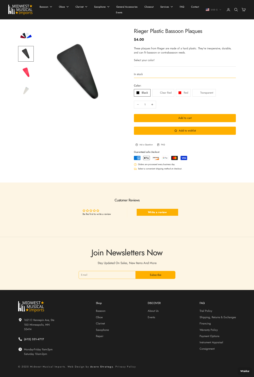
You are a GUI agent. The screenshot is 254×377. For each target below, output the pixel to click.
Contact (195, 6)
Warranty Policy (209, 330)
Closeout (148, 6)
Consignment (207, 349)
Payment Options (209, 336)
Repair (99, 336)
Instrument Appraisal (211, 342)
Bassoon (44, 6)
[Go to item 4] (26, 90)
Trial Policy (206, 311)
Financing (205, 323)
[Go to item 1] (26, 35)
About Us (153, 311)
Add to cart (185, 118)
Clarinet (79, 6)
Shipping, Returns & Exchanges (218, 317)
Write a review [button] (157, 212)
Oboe (62, 6)
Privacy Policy (125, 366)
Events (119, 12)
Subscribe (155, 275)
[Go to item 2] (26, 54)
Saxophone (100, 6)
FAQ (182, 6)
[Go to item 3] (26, 72)
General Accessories (127, 6)
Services (164, 6)
